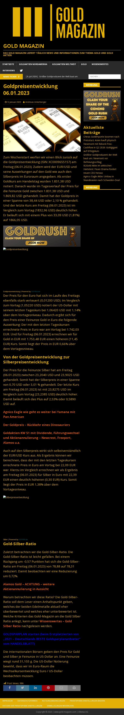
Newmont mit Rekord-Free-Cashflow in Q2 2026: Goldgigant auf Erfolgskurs (100, 147)
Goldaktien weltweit (64, 64)
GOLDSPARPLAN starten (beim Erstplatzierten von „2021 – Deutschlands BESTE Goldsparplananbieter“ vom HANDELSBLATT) (41, 639)
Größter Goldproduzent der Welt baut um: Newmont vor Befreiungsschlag (100, 158)
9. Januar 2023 (14, 102)
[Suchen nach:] (104, 76)
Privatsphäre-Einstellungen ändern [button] (87, 700)
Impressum (7, 700)
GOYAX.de (35, 291)
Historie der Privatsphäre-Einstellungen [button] (22, 705)
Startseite (8, 64)
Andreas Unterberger (35, 102)
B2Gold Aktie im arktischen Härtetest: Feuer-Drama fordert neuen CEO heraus (99, 169)
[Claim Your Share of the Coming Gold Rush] (102, 119)
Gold (84, 64)
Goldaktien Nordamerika (33, 64)
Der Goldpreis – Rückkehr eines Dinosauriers (36, 425)
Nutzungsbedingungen (53, 700)
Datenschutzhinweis (27, 700)
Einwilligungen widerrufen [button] (60, 705)
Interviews (9, 70)
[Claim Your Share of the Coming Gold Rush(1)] (42, 244)
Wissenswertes (100, 64)
